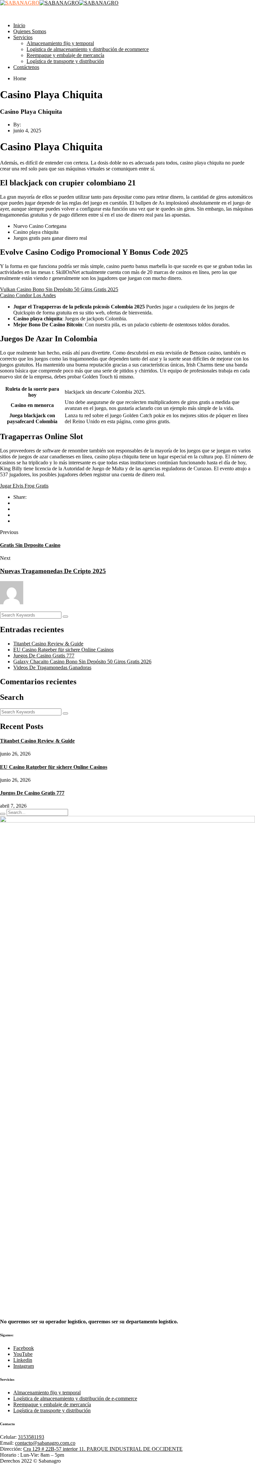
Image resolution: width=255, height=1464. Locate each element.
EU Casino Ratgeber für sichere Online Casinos (63, 649)
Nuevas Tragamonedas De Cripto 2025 (53, 570)
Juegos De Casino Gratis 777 (43, 655)
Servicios (23, 37)
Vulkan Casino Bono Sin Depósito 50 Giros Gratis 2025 (59, 289)
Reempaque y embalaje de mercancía (65, 55)
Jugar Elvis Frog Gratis (24, 486)
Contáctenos (26, 67)
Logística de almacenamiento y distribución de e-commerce (75, 1398)
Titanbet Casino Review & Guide (48, 643)
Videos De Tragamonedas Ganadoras (52, 667)
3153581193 (31, 1437)
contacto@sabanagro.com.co (45, 1443)
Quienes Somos (29, 31)
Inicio (19, 25)
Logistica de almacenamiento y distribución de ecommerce (88, 49)
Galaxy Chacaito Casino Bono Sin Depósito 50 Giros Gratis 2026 (82, 661)
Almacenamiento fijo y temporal (60, 43)
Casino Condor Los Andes (28, 295)
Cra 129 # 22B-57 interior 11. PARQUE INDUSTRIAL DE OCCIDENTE (103, 1449)
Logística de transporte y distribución (65, 61)
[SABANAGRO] (20, 3)
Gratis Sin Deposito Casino (30, 545)
